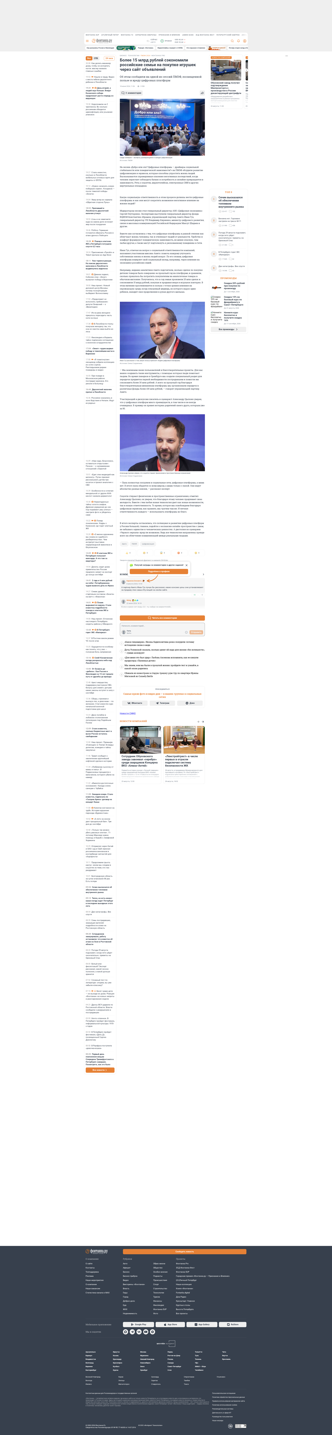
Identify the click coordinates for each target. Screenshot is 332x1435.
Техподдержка (92, 1272)
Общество (157, 1268)
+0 (194, 595)
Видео (126, 1280)
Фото (155, 1313)
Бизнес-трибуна (130, 1276)
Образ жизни (159, 1263)
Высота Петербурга (184, 1309)
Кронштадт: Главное (185, 1301)
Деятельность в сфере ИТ (221, 1413)
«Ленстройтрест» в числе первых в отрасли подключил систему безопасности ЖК (181, 761)
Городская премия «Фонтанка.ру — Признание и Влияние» (203, 1276)
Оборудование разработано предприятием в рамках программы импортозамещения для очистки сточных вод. (225, 100)
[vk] (139, 1331)
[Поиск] (232, 41)
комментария (133, 93)
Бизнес (126, 1272)
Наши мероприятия (94, 1280)
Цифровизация (148, 544)
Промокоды (228, 278)
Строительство (160, 1288)
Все (89, 58)
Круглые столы (183, 1305)
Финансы (157, 1301)
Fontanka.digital (183, 1293)
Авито (124, 544)
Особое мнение (160, 1272)
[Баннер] (126, 48)
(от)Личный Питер (110, 35)
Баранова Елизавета (134, 581)
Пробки (166, 41)
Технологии (158, 1293)
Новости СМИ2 (128, 713)
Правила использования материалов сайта (228, 1401)
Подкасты (157, 1276)
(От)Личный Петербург (186, 1280)
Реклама (90, 1276)
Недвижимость (130, 1313)
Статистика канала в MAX (97, 1293)
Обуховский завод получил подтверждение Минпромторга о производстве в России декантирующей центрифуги (226, 87)
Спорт (156, 1284)
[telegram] (132, 1331)
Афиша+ (127, 1268)
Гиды (125, 1293)
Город (125, 1297)
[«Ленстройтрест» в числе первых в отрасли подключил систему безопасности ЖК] (184, 740)
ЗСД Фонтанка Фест (205, 35)
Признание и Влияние (169, 35)
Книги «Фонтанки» (184, 1288)
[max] (125, 1331)
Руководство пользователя (222, 1417)
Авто (125, 1263)
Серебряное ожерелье (146, 35)
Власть (126, 1288)
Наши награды (217, 1420)
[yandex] (152, 1331)
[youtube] (145, 1331)
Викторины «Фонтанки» (134, 1284)
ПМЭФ (134, 544)
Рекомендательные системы (222, 1409)
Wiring (129, 600)
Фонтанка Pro (182, 1263)
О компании (91, 1284)
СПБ (96, 58)
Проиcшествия (160, 1280)
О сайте (89, 1263)
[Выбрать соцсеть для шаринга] (202, 93)
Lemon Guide (188, 35)
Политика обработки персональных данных (228, 1397)
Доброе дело (129, 1301)
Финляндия (158, 1305)
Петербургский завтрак (228, 35)
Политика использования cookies (224, 1405)
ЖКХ (125, 1309)
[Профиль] (245, 41)
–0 (202, 595)
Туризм (156, 1297)
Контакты (90, 1268)
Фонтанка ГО (127, 35)
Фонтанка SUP (92, 35)
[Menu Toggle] (87, 41)
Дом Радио (181, 1297)
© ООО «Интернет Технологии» (150, 1425)
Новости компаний (133, 721)
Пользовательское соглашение (223, 1393)
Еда (124, 1305)
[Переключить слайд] (246, 70)
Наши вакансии (93, 1288)
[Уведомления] (238, 41)
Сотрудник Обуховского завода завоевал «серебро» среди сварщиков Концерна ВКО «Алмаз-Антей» (140, 761)
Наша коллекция (184, 1284)
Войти (129, 633)
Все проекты (182, 1313)
